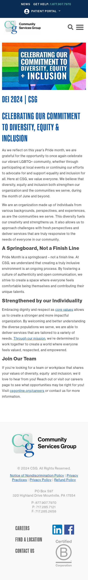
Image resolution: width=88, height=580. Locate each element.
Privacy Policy (41, 480)
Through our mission (29, 338)
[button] (70, 27)
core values (64, 309)
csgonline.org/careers (27, 391)
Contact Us (24, 550)
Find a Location (28, 539)
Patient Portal (44, 11)
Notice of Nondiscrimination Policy (37, 475)
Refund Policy (65, 480)
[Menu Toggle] (80, 27)
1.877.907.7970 (60, 4)
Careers (22, 528)
